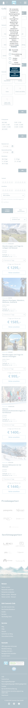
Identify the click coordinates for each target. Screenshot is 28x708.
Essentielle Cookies (15, 50)
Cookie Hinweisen (15, 45)
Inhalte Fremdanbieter (16, 63)
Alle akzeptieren (15, 74)
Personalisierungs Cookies (17, 55)
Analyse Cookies (15, 59)
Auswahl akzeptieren (15, 69)
